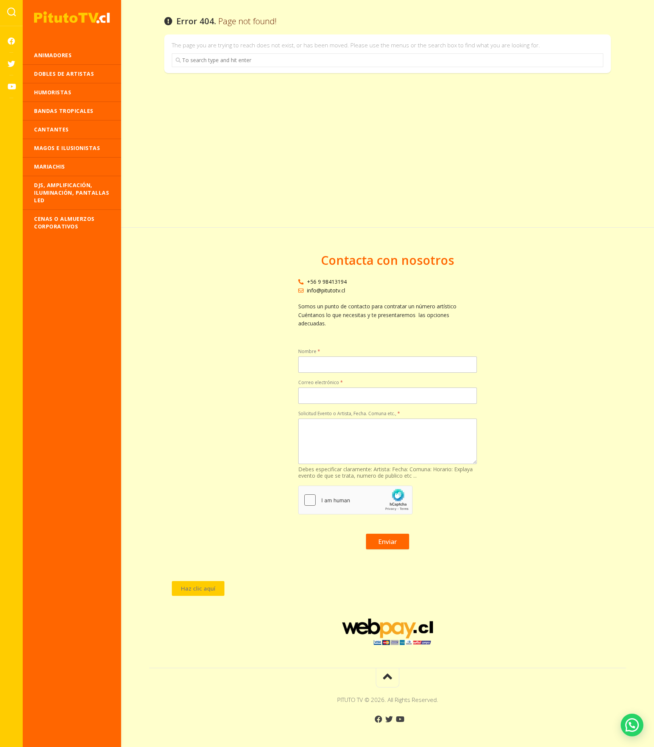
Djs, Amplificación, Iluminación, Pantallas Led (71, 192)
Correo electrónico (320, 382)
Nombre (309, 351)
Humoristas (52, 92)
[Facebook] (11, 41)
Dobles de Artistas (64, 73)
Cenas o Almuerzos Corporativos (64, 222)
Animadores (53, 55)
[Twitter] (11, 64)
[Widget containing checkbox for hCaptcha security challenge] (355, 500)
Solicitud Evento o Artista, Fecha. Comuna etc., (349, 413)
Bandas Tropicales (63, 110)
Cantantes (51, 129)
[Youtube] (11, 87)
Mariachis (49, 166)
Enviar (387, 541)
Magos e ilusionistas (67, 148)
